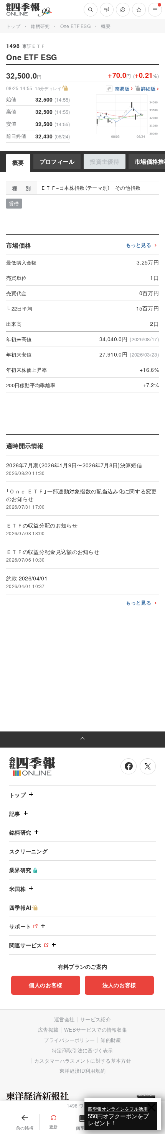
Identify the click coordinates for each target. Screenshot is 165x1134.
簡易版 (122, 89)
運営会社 (64, 1019)
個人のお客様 (46, 985)
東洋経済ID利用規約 (82, 1070)
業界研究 (20, 870)
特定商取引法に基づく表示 (82, 1050)
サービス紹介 (95, 1019)
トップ (13, 26)
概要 (18, 162)
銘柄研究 (40, 26)
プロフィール (57, 161)
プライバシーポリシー (69, 1040)
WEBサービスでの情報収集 (95, 1029)
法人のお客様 (119, 985)
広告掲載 (48, 1029)
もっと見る (139, 245)
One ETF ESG (75, 26)
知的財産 (111, 1040)
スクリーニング (28, 851)
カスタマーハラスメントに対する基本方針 (82, 1060)
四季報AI (20, 907)
